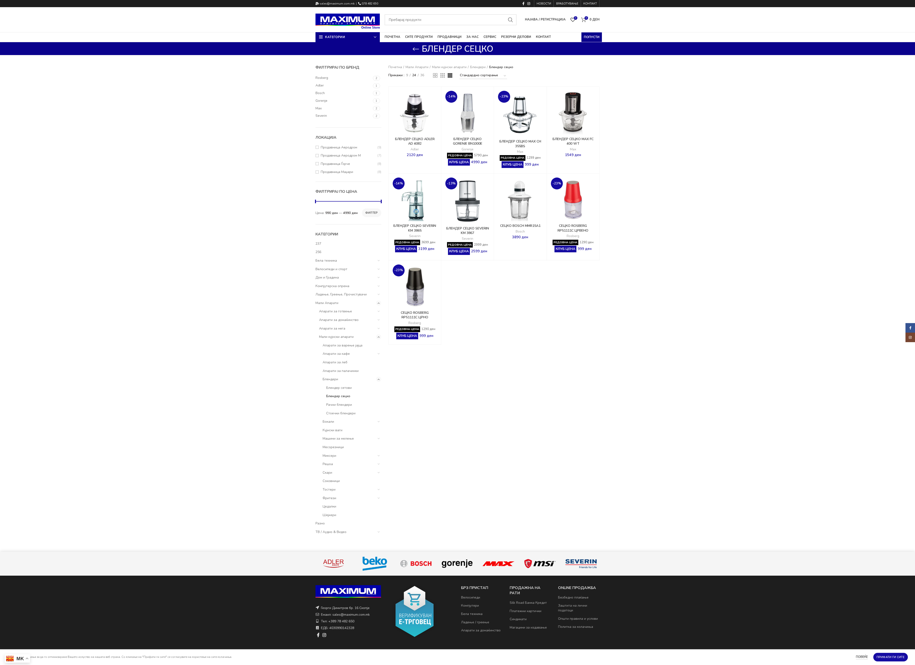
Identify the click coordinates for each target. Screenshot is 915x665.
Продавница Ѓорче (335, 164)
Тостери (329, 489)
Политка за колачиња (575, 626)
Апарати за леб (335, 362)
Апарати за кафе (336, 353)
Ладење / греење (475, 622)
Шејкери (329, 515)
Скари (327, 472)
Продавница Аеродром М (341, 155)
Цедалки (329, 506)
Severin (415, 236)
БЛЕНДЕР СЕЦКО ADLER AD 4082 (415, 141)
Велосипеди (470, 597)
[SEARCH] (510, 19)
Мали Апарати (326, 303)
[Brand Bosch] (457, 563)
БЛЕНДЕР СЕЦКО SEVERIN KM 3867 (467, 230)
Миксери (329, 455)
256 (318, 252)
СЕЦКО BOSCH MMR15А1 (520, 225)
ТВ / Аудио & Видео (330, 532)
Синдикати (518, 619)
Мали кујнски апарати (336, 337)
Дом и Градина (327, 277)
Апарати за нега (332, 328)
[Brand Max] (539, 563)
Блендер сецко (338, 396)
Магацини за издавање (528, 627)
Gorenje (467, 149)
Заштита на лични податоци (572, 608)
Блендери (330, 379)
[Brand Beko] (416, 564)
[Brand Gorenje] (498, 563)
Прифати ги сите (891, 657)
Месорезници (333, 447)
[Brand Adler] (375, 564)
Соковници (331, 481)
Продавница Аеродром (339, 147)
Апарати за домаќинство (339, 320)
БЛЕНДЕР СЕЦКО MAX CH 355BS (520, 143)
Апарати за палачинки (341, 371)
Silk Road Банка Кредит (528, 602)
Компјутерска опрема (332, 286)
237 (318, 243)
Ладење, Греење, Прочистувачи (341, 294)
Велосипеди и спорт (331, 269)
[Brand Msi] (581, 564)
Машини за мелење (338, 438)
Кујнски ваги (332, 430)
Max (520, 152)
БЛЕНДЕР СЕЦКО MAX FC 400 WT (573, 141)
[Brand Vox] (333, 563)
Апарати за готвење (335, 311)
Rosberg (573, 236)
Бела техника (326, 260)
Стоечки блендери (341, 413)
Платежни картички (525, 611)
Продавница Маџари (337, 172)
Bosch (520, 231)
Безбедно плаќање (573, 597)
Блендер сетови (339, 388)
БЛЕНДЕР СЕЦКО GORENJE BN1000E (467, 141)
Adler (415, 149)
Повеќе (862, 657)
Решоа (328, 464)
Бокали (328, 421)
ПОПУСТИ (592, 37)
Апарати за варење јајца (342, 345)
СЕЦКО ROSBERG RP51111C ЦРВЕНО (573, 228)
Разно (320, 523)
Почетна (395, 67)
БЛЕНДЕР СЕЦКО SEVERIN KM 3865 (414, 228)
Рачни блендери (339, 404)
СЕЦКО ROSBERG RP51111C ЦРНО (415, 315)
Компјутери (470, 605)
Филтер (371, 213)
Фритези (329, 498)
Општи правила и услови (578, 618)
